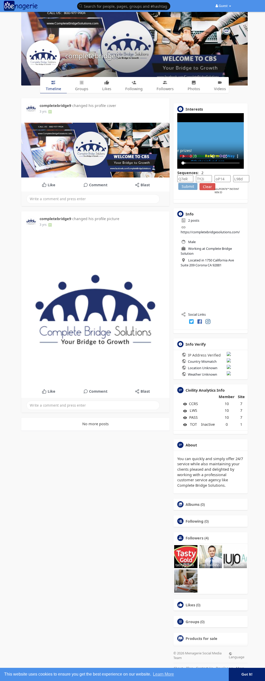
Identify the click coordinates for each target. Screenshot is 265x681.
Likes (190, 605)
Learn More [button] (163, 674)
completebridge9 (92, 55)
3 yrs (43, 111)
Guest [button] (223, 5)
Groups (192, 622)
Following (194, 521)
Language (236, 657)
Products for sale (201, 638)
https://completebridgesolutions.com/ (210, 232)
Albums (193, 504)
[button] (125, 6)
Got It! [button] (247, 674)
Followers (194, 538)
